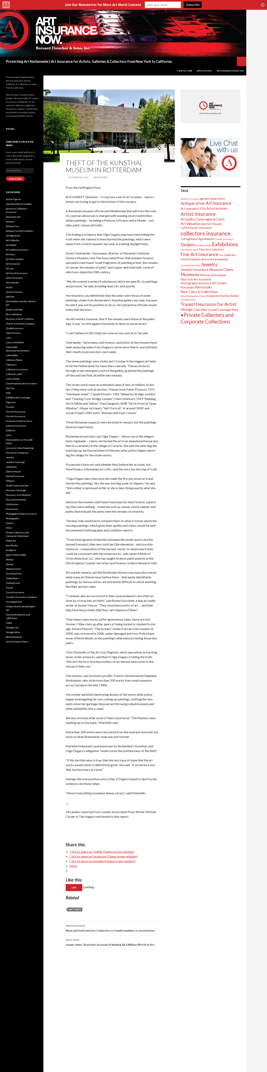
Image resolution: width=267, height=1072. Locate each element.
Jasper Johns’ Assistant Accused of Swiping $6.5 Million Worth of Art (110, 942)
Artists (9, 287)
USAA (9, 622)
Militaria (10, 480)
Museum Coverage (16, 490)
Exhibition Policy (203, 245)
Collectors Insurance (17, 369)
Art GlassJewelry (15, 259)
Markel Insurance (15, 476)
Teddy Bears (12, 578)
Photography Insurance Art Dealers (204, 283)
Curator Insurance (224, 239)
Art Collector (12, 240)
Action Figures (13, 199)
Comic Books (13, 378)
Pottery (10, 523)
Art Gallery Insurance (17, 249)
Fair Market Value (189, 249)
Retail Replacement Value (193, 296)
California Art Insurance (196, 227)
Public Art (11, 540)
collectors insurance (206, 233)
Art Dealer (11, 245)
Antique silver (193, 203)
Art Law (10, 268)
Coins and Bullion (15, 342)
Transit (9, 587)
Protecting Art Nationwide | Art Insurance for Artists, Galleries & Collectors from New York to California (89, 61)
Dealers (188, 244)
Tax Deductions (188, 299)
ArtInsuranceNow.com (230, 70)
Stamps (9, 559)
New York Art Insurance (196, 279)
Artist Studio (12, 282)
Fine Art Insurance (199, 254)
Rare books (203, 287)
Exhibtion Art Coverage (18, 397)
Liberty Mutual (13, 471)
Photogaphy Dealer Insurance (21, 513)
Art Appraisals (13, 235)
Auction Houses (211, 224)
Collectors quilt (14, 374)
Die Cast (10, 388)
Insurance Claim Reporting (19, 448)
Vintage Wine (13, 632)
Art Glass (10, 254)
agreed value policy (212, 198)
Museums (190, 274)
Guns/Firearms (190, 259)
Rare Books (12, 545)
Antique (10, 221)
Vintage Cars (190, 309)
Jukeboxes (11, 466)
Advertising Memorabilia (19, 203)
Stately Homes (229, 295)
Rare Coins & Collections (199, 291)
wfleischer (100, 177)
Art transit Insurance (16, 273)
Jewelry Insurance (195, 269)
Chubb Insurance (14, 328)
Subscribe (15, 178)
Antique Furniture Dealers (19, 230)
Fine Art (10, 406)
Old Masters (12, 504)
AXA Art (10, 296)
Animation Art (13, 216)
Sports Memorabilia (16, 554)
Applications (204, 70)
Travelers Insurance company (21, 597)
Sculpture (213, 295)
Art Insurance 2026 (193, 208)
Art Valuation (191, 223)
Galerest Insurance (16, 425)
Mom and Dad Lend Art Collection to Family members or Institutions (110, 928)
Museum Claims (221, 269)
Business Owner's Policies (20, 318)
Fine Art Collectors (211, 249)
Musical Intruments (16, 499)
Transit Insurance (15, 592)
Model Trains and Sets (17, 485)
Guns (9, 435)
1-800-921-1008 (184, 70)
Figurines (11, 402)
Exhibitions (225, 244)
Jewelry (209, 264)
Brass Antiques (14, 314)
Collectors (11, 364)
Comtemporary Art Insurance (21, 383)
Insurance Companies (17, 452)
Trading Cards (13, 582)
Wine (234, 309)
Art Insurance (218, 203)
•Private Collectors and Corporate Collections (207, 318)
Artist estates (216, 208)
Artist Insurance (198, 214)
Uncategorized (14, 601)
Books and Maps (14, 309)
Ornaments (12, 509)
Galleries (230, 255)
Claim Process (13, 333)
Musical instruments (213, 275)
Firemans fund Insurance (19, 421)
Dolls (8, 392)
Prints (9, 527)
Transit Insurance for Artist (208, 304)
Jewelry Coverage (15, 462)
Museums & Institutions (18, 494)
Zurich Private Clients (17, 641)
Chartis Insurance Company (20, 323)
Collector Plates (14, 360)
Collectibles (12, 355)
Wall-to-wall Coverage (216, 309)
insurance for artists (191, 265)
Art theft (75, 909)
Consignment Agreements (197, 239)
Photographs (12, 518)
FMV (221, 255)
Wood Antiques (14, 636)
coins (9, 337)
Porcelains (187, 287)
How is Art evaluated (214, 259)
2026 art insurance (190, 199)
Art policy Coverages (196, 219)
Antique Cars (13, 226)
